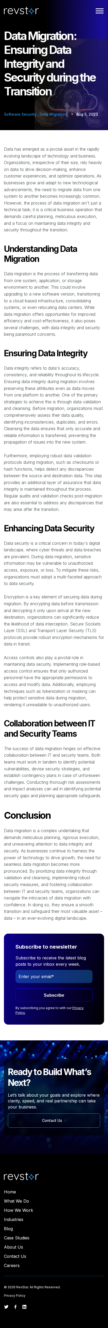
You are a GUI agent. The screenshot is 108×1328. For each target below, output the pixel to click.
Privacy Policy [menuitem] (14, 1296)
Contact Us (52, 1120)
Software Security (20, 114)
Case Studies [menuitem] (16, 1237)
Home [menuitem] (10, 1191)
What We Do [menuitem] (16, 1201)
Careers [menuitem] (12, 1265)
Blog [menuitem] (8, 1228)
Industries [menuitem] (13, 1219)
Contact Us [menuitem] (15, 1256)
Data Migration (53, 114)
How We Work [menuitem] (18, 1210)
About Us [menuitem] (13, 1247)
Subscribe (54, 995)
